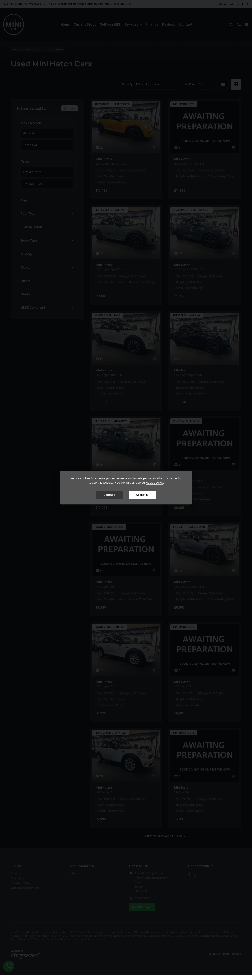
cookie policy (154, 482)
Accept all (142, 495)
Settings (109, 495)
